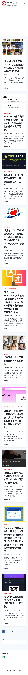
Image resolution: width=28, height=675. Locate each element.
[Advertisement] (14, 21)
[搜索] (23, 642)
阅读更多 (7, 88)
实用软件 (6, 288)
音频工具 (10, 171)
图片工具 (6, 227)
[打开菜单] (24, 3)
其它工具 (6, 113)
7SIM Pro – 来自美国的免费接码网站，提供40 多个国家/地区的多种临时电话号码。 (14, 123)
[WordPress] (3, 657)
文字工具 (10, 288)
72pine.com (9, 74)
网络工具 (10, 113)
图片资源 (6, 354)
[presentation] (14, 47)
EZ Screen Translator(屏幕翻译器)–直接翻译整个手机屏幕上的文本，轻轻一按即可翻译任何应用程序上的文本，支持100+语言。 (14, 302)
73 (19, 631)
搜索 (3, 639)
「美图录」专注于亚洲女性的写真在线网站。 (13, 360)
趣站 (5, 57)
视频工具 (18, 406)
